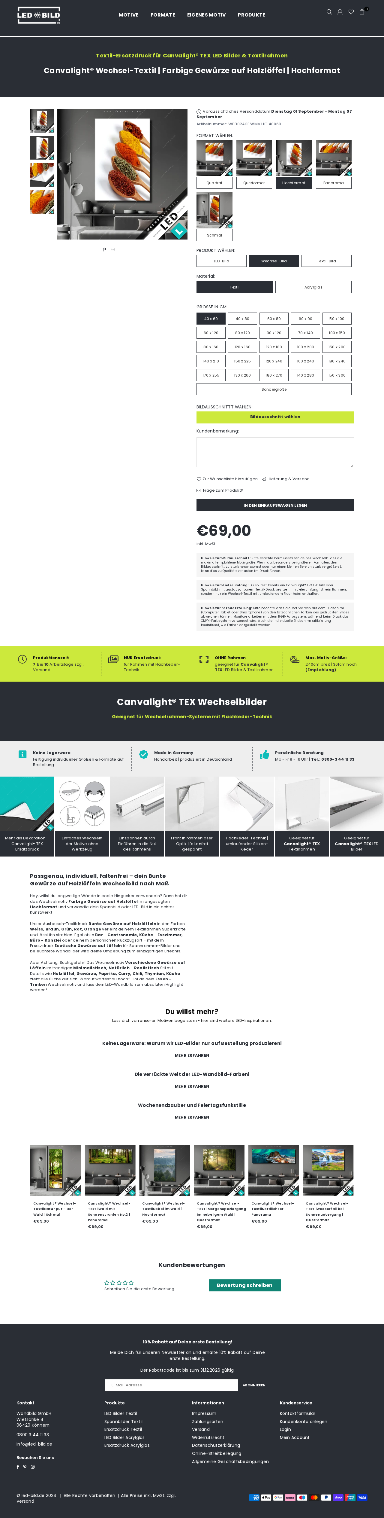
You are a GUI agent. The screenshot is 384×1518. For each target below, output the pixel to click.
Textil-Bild (326, 261)
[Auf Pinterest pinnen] (104, 249)
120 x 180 (274, 347)
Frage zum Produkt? (222, 490)
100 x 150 (337, 332)
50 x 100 (336, 318)
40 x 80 (243, 318)
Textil (234, 287)
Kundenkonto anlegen (304, 1422)
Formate (163, 14)
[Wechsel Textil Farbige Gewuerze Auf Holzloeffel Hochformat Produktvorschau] (42, 121)
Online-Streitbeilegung (217, 1453)
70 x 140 (305, 332)
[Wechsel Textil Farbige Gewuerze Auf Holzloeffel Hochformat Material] (42, 175)
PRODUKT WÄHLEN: (215, 250)
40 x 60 (211, 318)
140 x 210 (211, 361)
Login (285, 1429)
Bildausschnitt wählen (275, 417)
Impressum (204, 1413)
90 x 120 (274, 332)
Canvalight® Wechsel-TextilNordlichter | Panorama (272, 1209)
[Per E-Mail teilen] (113, 249)
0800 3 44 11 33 (32, 1435)
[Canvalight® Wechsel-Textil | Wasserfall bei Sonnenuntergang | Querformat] (328, 1170)
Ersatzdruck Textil (123, 1429)
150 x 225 (242, 361)
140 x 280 (305, 375)
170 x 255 (210, 375)
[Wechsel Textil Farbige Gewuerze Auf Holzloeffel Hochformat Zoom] (42, 202)
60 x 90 (306, 318)
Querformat (254, 182)
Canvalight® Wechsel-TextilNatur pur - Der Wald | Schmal (54, 1209)
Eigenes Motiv (206, 14)
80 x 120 (242, 332)
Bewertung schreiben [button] (245, 1285)
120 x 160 (242, 347)
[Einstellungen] (340, 12)
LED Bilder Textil (120, 1413)
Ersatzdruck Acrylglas (127, 1445)
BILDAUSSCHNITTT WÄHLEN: (224, 407)
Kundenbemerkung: (217, 431)
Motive (129, 14)
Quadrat (214, 182)
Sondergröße (274, 389)
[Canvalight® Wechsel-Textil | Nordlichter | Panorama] (273, 1170)
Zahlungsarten (207, 1422)
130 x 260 (242, 375)
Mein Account (295, 1437)
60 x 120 (211, 332)
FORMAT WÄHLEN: (214, 136)
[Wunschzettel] (351, 12)
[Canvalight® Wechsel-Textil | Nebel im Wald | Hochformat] (164, 1170)
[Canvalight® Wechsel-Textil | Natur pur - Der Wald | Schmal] (55, 1170)
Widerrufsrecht (208, 1437)
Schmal (214, 235)
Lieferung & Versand (289, 479)
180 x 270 (274, 375)
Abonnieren (254, 1385)
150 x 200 (337, 347)
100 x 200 (305, 347)
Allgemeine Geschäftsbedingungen (230, 1461)
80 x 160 (210, 347)
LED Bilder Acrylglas (124, 1437)
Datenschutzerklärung (216, 1445)
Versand (201, 1429)
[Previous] (65, 174)
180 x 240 (337, 361)
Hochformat (293, 182)
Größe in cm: (211, 307)
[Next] (179, 174)
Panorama (333, 182)
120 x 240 (274, 361)
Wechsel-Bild (274, 261)
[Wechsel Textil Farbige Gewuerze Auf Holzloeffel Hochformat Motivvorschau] (42, 148)
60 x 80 (274, 318)
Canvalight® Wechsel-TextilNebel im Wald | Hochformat (163, 1209)
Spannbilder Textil (123, 1422)
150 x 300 (337, 375)
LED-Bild (221, 261)
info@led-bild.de (34, 1444)
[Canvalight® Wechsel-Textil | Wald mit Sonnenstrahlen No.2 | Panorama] (110, 1170)
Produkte (251, 14)
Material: (205, 276)
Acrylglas (313, 287)
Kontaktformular (298, 1413)
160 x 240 (305, 361)
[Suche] (329, 12)
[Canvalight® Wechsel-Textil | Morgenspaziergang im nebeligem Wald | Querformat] (219, 1170)
